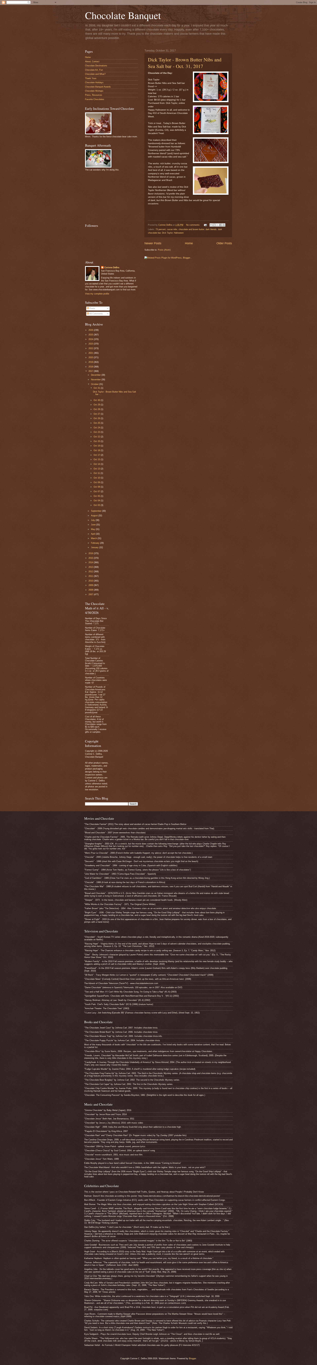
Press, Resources (93, 95)
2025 (91, 334)
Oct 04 (97, 500)
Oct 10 (97, 478)
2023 (91, 343)
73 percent (161, 229)
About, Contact (92, 61)
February (95, 543)
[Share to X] (217, 225)
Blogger (192, 1358)
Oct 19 (97, 445)
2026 (91, 330)
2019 (91, 362)
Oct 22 (97, 436)
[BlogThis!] (214, 225)
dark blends (211, 229)
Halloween (179, 233)
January (95, 547)
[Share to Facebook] (220, 225)
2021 (91, 353)
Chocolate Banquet (123, 15)
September (96, 511)
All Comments (96, 313)
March (94, 538)
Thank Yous (90, 78)
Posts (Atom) (164, 250)
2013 (91, 567)
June (93, 524)
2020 (91, 357)
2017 (91, 371)
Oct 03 (97, 505)
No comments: (193, 225)
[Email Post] (205, 225)
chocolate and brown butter (191, 229)
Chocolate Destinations (96, 65)
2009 (91, 585)
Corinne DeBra (111, 267)
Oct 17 (97, 455)
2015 (91, 558)
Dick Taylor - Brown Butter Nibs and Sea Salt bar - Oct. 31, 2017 (184, 62)
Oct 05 (97, 496)
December (96, 375)
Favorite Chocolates (94, 99)
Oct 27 (97, 414)
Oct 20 (97, 441)
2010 (91, 581)
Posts (92, 308)
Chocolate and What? (95, 74)
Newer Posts (152, 243)
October (95, 384)
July (93, 520)
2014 (91, 562)
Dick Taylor (167, 233)
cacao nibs (172, 229)
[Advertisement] (110, 197)
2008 (91, 590)
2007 (91, 594)
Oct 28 (97, 409)
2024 (91, 339)
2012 (91, 571)
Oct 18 (97, 450)
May (93, 529)
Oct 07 (97, 491)
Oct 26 (97, 418)
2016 (91, 553)
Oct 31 (97, 388)
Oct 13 (97, 468)
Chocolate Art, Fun (94, 70)
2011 (91, 576)
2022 (91, 348)
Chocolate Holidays (94, 82)
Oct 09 (97, 482)
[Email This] (211, 225)
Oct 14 (97, 464)
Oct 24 (97, 427)
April (93, 534)
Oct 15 (97, 459)
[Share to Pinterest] (223, 225)
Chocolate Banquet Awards (98, 86)
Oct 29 (97, 404)
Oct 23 (97, 432)
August (94, 515)
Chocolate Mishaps (94, 91)
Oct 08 (97, 487)
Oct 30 (97, 400)
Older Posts (224, 243)
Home (189, 243)
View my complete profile (97, 293)
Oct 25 (97, 423)
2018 (91, 366)
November (96, 379)
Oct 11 (97, 473)
